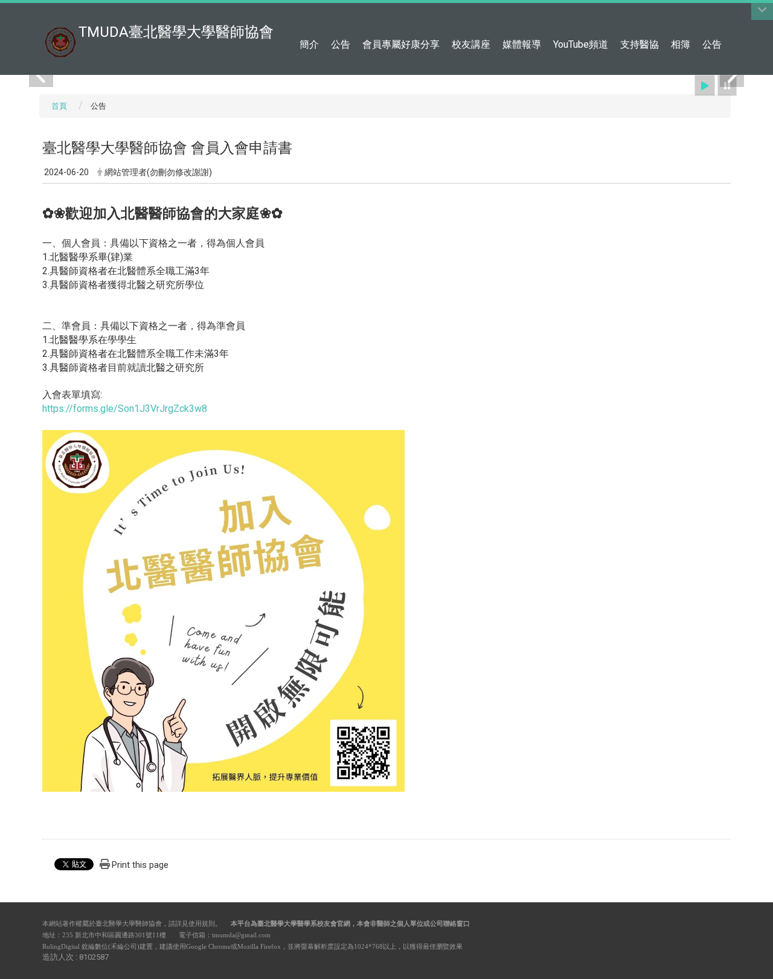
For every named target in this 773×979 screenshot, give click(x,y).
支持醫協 (639, 44)
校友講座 (471, 44)
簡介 (309, 44)
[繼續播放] (704, 85)
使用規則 (201, 923)
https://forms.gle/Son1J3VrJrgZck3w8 (124, 408)
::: (724, 14)
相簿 (680, 44)
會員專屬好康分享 (401, 44)
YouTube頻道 (580, 44)
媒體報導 (521, 44)
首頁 (59, 106)
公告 (340, 44)
